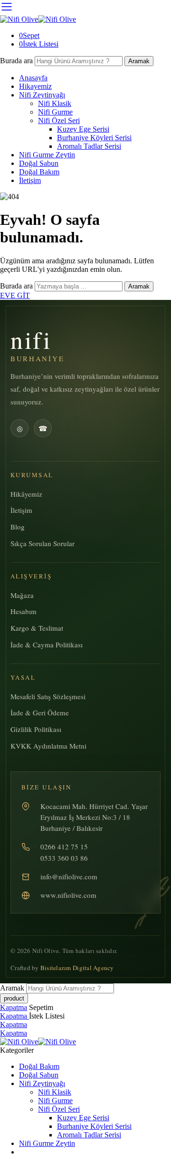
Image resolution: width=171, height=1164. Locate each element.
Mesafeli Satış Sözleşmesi (48, 696)
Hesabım (23, 611)
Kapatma (13, 1007)
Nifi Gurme (55, 112)
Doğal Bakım (39, 172)
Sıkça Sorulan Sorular (42, 543)
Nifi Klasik (54, 103)
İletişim (30, 180)
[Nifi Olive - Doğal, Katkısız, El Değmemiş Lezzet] (38, 19)
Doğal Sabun (38, 163)
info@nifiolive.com (68, 876)
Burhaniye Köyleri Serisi (94, 138)
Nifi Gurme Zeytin (47, 155)
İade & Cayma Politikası (46, 644)
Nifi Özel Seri (59, 120)
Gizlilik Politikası (35, 729)
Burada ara (17, 61)
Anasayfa (33, 78)
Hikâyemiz (26, 494)
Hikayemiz (35, 86)
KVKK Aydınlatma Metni (48, 745)
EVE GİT (15, 295)
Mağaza (22, 595)
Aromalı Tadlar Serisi (89, 146)
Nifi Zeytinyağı (42, 95)
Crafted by (62, 967)
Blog (17, 526)
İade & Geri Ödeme (39, 712)
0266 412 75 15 (64, 846)
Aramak (139, 61)
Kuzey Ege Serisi (83, 129)
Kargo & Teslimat (36, 628)
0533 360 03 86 (64, 858)
